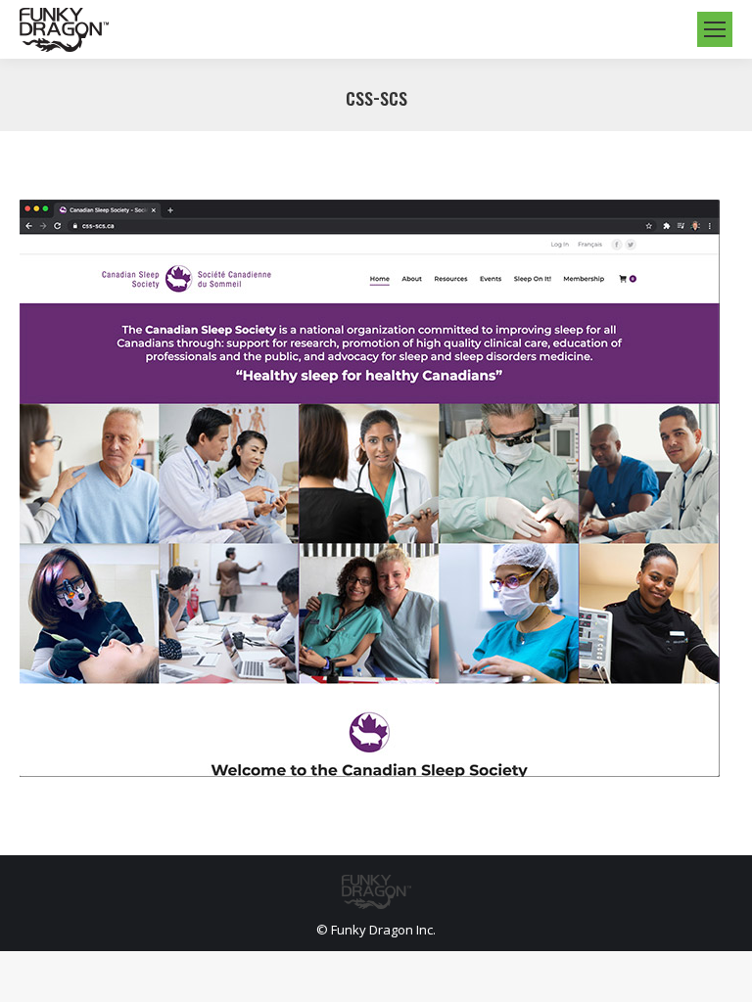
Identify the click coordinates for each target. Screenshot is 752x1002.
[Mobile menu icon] (714, 29)
